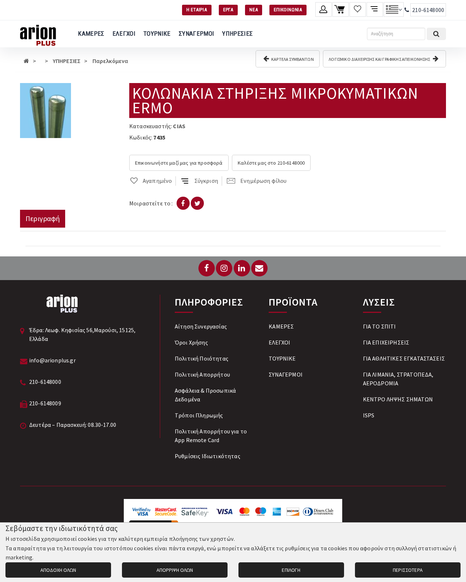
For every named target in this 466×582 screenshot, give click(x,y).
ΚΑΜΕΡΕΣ (91, 33)
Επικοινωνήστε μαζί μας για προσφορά (179, 163)
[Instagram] (224, 268)
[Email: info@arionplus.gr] (259, 268)
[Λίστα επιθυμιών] (358, 9)
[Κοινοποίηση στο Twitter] (197, 203)
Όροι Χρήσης (191, 342)
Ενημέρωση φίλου (263, 180)
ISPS (369, 415)
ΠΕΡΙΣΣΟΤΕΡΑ (408, 570)
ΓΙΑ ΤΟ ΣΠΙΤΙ (379, 326)
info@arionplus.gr (52, 360)
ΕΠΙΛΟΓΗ (291, 570)
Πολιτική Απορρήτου (202, 374)
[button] (64, 89)
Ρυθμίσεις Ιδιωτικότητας (207, 456)
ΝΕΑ (253, 9)
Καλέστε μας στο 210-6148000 (271, 163)
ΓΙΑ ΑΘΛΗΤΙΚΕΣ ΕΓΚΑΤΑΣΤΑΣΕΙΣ (404, 358)
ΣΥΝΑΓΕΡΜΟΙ (196, 33)
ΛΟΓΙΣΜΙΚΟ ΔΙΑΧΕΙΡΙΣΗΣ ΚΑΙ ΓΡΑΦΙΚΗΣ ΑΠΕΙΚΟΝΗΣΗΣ (380, 59)
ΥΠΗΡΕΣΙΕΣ (237, 33)
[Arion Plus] (38, 34)
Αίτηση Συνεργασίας (201, 326)
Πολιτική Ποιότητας (201, 358)
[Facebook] (206, 268)
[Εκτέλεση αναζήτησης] (436, 34)
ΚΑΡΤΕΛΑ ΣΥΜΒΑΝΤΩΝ (292, 59)
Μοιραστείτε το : (151, 203)
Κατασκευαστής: (150, 126)
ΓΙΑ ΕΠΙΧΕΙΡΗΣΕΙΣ (386, 342)
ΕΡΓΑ (228, 9)
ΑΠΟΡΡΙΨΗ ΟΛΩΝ (175, 570)
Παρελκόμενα (110, 60)
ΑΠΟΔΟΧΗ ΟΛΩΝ (58, 570)
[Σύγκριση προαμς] (375, 9)
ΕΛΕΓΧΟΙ (123, 33)
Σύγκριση (206, 180)
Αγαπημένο (157, 180)
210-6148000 (428, 9)
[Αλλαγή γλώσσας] (394, 9)
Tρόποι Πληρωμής (199, 415)
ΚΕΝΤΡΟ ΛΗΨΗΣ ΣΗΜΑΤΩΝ (398, 399)
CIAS (179, 126)
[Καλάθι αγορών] (340, 9)
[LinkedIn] (242, 268)
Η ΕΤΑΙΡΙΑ (196, 9)
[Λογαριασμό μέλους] (323, 9)
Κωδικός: (140, 137)
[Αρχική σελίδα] (26, 60)
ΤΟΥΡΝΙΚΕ (157, 33)
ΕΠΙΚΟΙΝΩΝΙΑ (288, 9)
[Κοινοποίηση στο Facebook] (183, 203)
